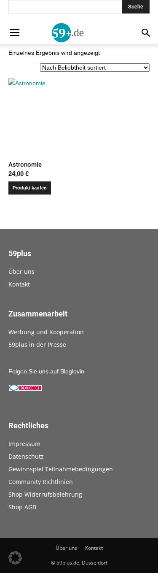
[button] (15, 558)
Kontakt (19, 284)
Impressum (24, 444)
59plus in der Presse (37, 345)
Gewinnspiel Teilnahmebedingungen (60, 469)
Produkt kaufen (30, 187)
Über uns (21, 272)
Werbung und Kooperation (46, 332)
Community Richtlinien (40, 482)
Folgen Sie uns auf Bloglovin (46, 371)
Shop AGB (22, 507)
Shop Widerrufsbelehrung (45, 494)
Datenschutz (26, 456)
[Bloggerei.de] (25, 389)
